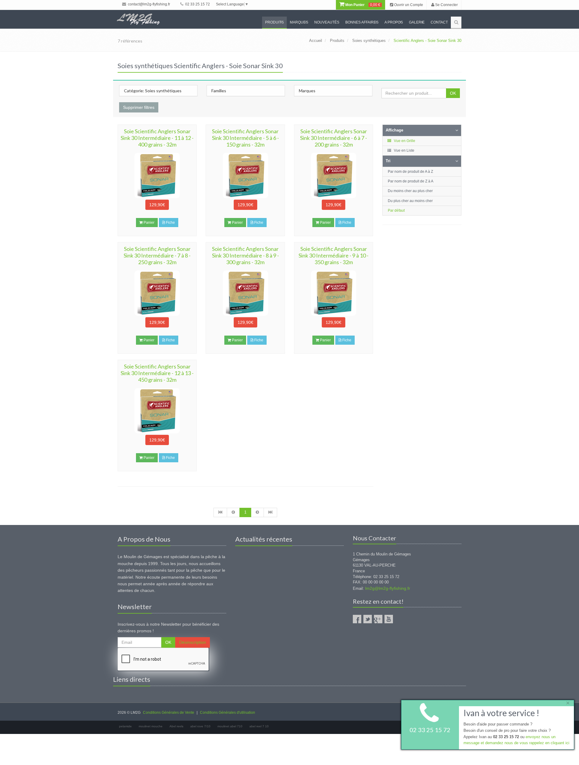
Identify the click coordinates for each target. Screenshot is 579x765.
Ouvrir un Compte (408, 5)
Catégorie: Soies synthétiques (153, 90)
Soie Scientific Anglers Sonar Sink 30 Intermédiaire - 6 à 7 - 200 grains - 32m (333, 138)
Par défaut (396, 210)
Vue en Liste (403, 150)
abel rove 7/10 (200, 726)
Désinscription (192, 642)
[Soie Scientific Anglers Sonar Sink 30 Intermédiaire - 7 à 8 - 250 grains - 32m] (157, 293)
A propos (393, 22)
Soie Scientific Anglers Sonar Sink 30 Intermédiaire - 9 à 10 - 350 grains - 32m (334, 255)
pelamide (125, 726)
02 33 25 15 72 (197, 4)
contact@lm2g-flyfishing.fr (148, 4)
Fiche (170, 222)
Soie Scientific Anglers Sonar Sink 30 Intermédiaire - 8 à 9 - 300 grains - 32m (245, 255)
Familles (218, 90)
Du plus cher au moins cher (410, 201)
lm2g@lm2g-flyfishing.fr (387, 588)
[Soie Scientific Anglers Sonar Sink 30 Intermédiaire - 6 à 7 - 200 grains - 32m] (333, 175)
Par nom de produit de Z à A (410, 181)
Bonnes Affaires (361, 22)
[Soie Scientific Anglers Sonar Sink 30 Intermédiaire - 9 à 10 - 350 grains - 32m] (333, 293)
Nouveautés (326, 22)
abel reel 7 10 (259, 726)
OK (453, 93)
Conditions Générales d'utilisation (227, 712)
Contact (439, 22)
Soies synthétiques (369, 40)
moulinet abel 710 (229, 726)
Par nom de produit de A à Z (410, 171)
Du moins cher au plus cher (410, 191)
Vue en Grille (404, 141)
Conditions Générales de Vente (168, 712)
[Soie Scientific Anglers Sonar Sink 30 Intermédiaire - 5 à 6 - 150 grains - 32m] (245, 175)
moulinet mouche (151, 726)
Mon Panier (362, 5)
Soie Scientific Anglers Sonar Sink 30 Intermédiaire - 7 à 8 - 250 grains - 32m (157, 255)
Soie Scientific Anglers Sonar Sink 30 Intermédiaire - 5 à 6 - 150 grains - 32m (245, 138)
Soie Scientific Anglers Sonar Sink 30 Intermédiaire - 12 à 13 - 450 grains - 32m (157, 373)
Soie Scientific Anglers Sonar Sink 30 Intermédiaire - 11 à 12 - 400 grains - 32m (157, 138)
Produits (274, 22)
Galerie (417, 22)
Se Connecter (446, 5)
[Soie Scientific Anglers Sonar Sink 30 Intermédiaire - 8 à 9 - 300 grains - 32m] (245, 293)
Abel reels (176, 726)
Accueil (315, 40)
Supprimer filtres (138, 107)
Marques (299, 22)
